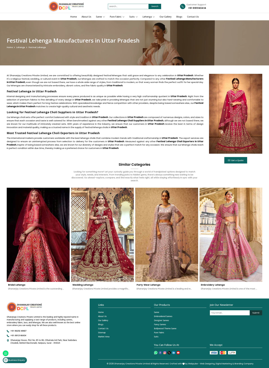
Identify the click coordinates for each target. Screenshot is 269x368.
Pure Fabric (116, 16)
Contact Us (193, 16)
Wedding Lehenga (82, 284)
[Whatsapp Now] (5, 353)
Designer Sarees (161, 320)
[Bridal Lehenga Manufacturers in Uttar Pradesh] (38, 235)
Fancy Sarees (160, 324)
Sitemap (102, 332)
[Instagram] (164, 352)
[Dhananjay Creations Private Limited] (66, 6)
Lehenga (147, 16)
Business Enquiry (16, 360)
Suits (132, 16)
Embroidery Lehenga (213, 284)
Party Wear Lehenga (148, 284)
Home (73, 16)
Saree (99, 16)
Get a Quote (237, 160)
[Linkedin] (173, 352)
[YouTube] (178, 352)
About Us (86, 16)
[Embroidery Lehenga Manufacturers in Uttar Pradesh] (231, 235)
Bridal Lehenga (16, 284)
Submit (255, 312)
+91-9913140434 (197, 8)
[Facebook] (160, 352)
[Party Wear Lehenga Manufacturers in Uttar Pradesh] (166, 235)
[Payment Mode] (223, 352)
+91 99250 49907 (18, 330)
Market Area (103, 336)
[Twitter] (169, 352)
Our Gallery (165, 16)
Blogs (179, 16)
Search (154, 6)
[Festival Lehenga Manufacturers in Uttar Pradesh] (235, 114)
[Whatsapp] (155, 352)
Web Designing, (207, 363)
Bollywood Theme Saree (165, 328)
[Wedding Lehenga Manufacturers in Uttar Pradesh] (102, 235)
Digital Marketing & (225, 363)
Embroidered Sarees (163, 316)
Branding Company (244, 363)
